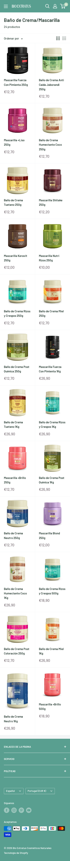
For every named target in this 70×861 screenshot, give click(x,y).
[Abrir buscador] (47, 6)
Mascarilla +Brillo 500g (50, 706)
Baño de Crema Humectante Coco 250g (50, 144)
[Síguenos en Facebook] (6, 810)
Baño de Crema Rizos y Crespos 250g (17, 313)
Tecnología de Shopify (16, 852)
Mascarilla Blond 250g (49, 535)
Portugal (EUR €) (37, 790)
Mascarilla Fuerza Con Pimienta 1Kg (50, 369)
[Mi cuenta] (55, 6)
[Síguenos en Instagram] (14, 810)
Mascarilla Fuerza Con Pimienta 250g (16, 82)
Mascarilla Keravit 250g (15, 258)
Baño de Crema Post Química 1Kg (51, 480)
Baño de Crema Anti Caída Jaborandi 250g (51, 84)
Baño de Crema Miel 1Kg (51, 651)
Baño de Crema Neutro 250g (13, 535)
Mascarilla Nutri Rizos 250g (49, 258)
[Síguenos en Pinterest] (21, 810)
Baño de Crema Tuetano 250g (13, 202)
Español (10, 790)
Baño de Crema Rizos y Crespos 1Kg (52, 424)
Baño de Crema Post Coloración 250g (16, 651)
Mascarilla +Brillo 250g (15, 480)
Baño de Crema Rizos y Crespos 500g (52, 591)
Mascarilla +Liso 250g (14, 142)
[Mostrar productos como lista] (64, 38)
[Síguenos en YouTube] (29, 810)
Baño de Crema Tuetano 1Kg (13, 424)
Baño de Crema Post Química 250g (16, 369)
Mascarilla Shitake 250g (50, 202)
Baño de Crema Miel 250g (51, 313)
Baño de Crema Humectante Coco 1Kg (15, 593)
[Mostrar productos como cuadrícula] (58, 38)
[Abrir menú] (6, 6)
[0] (62, 6)
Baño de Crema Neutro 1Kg (13, 719)
